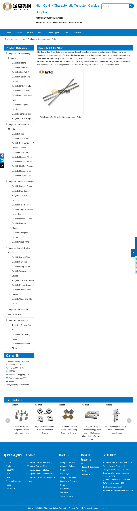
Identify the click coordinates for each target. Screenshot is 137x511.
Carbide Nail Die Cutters (22, 166)
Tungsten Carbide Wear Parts (21, 181)
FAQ (84, 470)
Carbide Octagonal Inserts (20, 106)
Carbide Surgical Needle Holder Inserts (22, 211)
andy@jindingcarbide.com (18, 385)
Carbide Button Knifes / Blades (22, 291)
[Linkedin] (2, 160)
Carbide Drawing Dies (21, 175)
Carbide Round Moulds (22, 161)
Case (8, 477)
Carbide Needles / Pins (22, 157)
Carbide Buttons (19, 63)
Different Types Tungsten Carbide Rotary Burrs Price (21, 429)
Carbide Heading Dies (21, 171)
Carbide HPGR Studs (21, 86)
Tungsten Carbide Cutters (23, 280)
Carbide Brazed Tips (21, 257)
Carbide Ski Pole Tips (21, 205)
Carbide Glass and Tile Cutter (22, 301)
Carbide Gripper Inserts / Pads (22, 97)
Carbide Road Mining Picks (21, 336)
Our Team (64, 492)
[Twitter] (2, 165)
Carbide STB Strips (20, 138)
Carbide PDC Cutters (21, 90)
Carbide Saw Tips (19, 262)
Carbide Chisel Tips (20, 67)
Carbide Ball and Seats (22, 186)
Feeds (8, 485)
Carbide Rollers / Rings (22, 219)
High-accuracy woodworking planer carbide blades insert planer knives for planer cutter (92, 432)
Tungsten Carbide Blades (38, 470)
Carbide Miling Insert (21, 266)
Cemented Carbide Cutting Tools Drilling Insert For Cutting (68, 429)
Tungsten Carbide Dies (37, 466)
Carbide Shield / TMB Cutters (21, 79)
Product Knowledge (90, 467)
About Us (10, 470)
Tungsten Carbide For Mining (39, 462)
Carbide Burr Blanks (21, 191)
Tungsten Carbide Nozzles (19, 197)
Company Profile (67, 462)
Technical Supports (14, 481)
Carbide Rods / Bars (21, 152)
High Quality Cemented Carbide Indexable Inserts (45, 429)
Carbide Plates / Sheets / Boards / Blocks (23, 145)
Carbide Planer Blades (21, 285)
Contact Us (10, 488)
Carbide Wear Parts (20, 242)
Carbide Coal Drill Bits (21, 72)
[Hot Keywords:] (131, 5)
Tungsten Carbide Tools (18, 320)
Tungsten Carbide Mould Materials (18, 126)
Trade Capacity (66, 496)
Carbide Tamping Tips (21, 114)
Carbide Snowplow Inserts (20, 234)
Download (86, 474)
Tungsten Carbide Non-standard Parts (18, 311)
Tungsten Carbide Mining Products (19, 55)
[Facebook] (2, 156)
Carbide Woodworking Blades (21, 273)
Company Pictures (68, 477)
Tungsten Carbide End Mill (21, 327)
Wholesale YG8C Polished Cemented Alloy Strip (60, 117)
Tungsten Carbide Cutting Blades (19, 250)
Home (8, 462)
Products (9, 466)
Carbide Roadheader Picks (21, 345)
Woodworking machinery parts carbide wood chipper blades (115, 429)
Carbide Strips (18, 134)
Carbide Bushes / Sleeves (19, 225)
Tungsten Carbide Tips (21, 118)
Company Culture (67, 466)
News (8, 473)
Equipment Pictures (68, 481)
